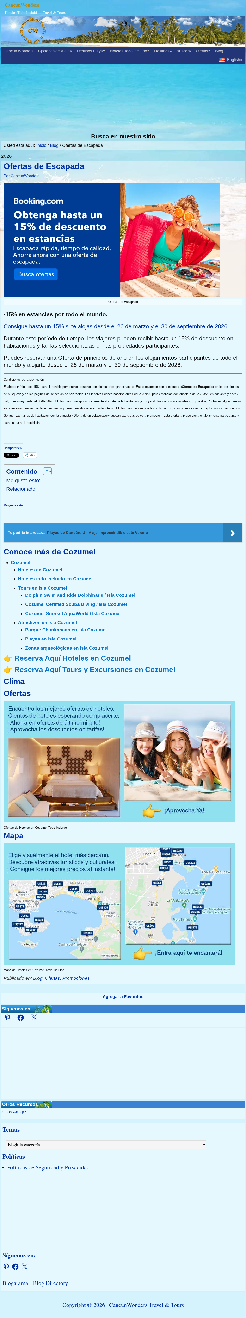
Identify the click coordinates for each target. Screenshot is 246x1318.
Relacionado (20, 489)
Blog (38, 978)
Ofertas (52, 978)
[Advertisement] (123, 99)
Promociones (76, 978)
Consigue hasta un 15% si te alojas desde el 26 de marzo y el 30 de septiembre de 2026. (116, 326)
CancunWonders (22, 4)
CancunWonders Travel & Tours (146, 1305)
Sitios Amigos (14, 1112)
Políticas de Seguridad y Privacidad (48, 1167)
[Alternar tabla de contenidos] (45, 471)
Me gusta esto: (23, 480)
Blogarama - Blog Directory (35, 1283)
